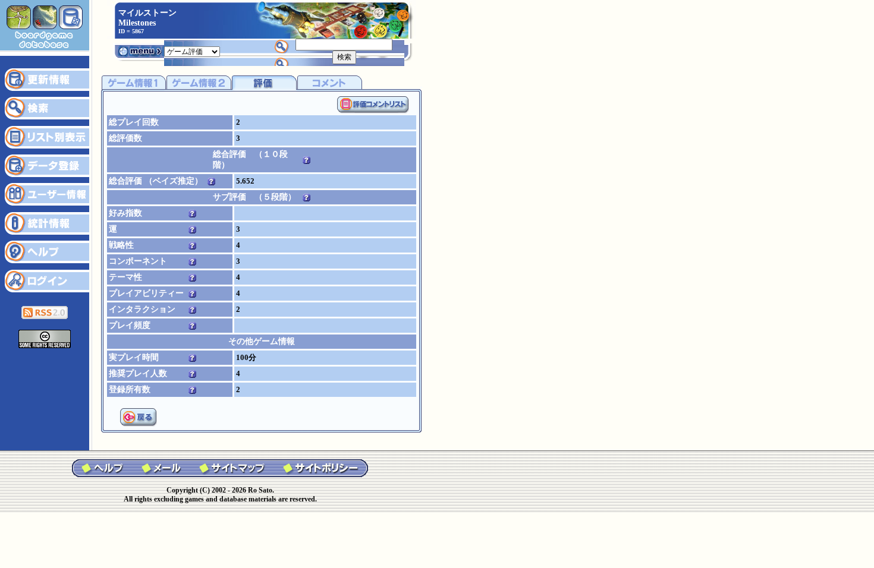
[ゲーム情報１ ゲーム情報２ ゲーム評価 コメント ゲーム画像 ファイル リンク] (192, 51)
